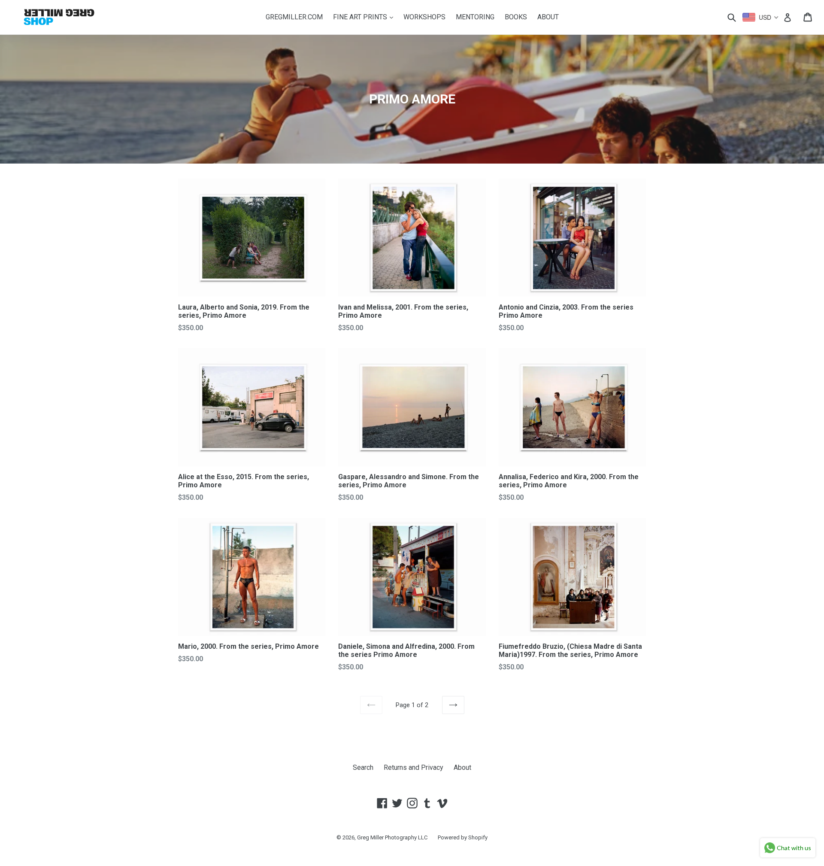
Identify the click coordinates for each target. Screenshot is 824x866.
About (462, 767)
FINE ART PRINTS (365, 16)
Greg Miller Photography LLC (392, 837)
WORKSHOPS (424, 17)
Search (363, 767)
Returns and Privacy (413, 767)
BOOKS (516, 17)
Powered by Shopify (463, 837)
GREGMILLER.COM (294, 17)
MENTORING (475, 17)
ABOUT (548, 17)
